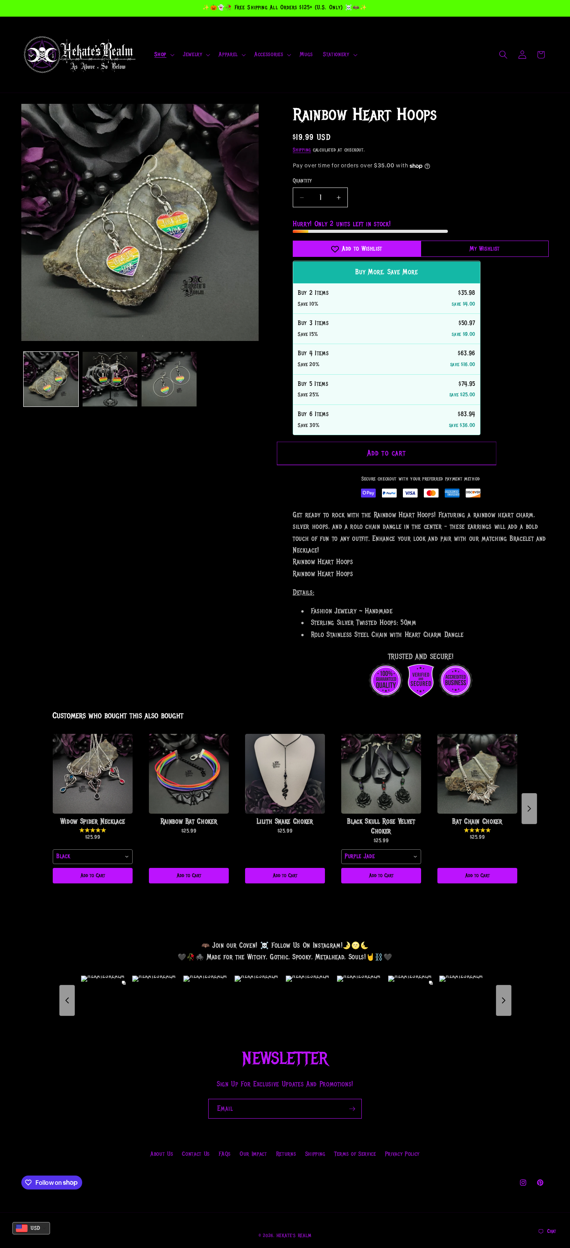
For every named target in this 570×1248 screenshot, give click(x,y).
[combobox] (93, 856)
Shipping (302, 150)
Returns (286, 1154)
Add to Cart (93, 875)
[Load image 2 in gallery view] (110, 379)
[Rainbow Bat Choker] (189, 774)
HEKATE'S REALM (294, 1236)
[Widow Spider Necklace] (93, 774)
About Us (161, 1154)
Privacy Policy (402, 1154)
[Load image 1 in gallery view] (51, 379)
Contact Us (196, 1154)
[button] (163, 55)
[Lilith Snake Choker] (285, 774)
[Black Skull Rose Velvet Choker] (381, 774)
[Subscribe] (352, 1109)
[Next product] (529, 808)
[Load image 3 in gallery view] (169, 379)
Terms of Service (355, 1154)
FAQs (225, 1154)
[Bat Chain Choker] (477, 774)
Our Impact (253, 1154)
